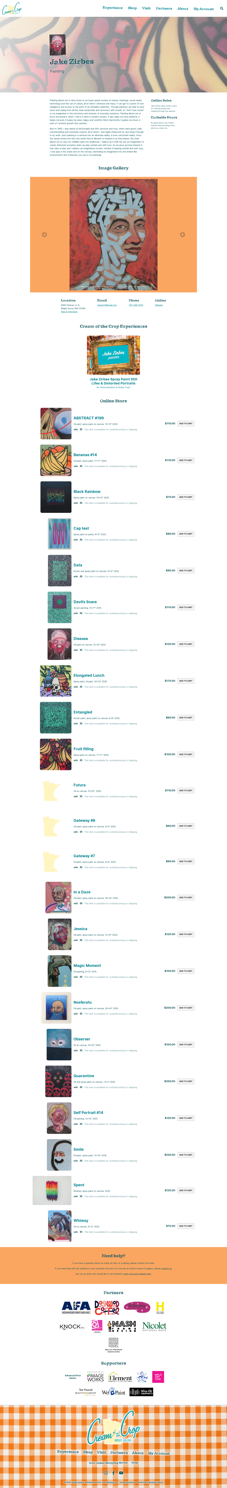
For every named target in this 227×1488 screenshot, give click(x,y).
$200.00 (169, 897)
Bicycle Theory (156, 1482)
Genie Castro (78, 1482)
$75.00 (170, 497)
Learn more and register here (137, 1274)
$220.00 (169, 1154)
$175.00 (170, 680)
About (182, 8)
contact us (166, 1268)
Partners (164, 8)
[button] (222, 8)
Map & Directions (69, 311)
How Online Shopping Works (108, 1463)
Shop (132, 8)
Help (134, 1462)
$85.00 (170, 570)
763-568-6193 (136, 305)
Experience (113, 8)
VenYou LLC (111, 1482)
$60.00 (170, 717)
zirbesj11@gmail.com (107, 305)
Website (159, 305)
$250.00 (169, 1081)
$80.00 (170, 533)
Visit (146, 8)
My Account (204, 9)
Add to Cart (185, 423)
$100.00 (169, 754)
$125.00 (170, 644)
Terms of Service (127, 1482)
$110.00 (170, 423)
